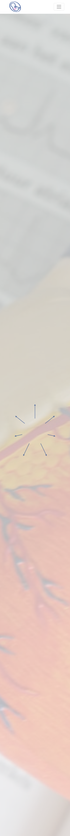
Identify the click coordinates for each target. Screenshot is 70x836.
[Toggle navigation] (59, 6)
